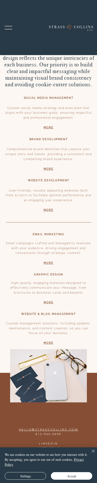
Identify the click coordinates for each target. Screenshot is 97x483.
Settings (25, 476)
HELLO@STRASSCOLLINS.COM (48, 429)
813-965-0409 (48, 434)
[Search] (45, 28)
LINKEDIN (48, 443)
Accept (71, 476)
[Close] (90, 454)
